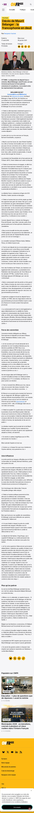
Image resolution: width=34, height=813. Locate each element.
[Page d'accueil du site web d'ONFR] (17, 4)
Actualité (12, 10)
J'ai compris (17, 807)
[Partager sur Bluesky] (19, 46)
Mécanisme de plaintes (8, 767)
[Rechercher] (31, 4)
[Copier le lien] (29, 46)
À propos (4, 758)
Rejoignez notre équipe (8, 775)
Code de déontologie (7, 771)
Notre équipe (5, 763)
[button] (31, 790)
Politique (22, 10)
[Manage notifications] (29, 809)
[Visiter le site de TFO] (4, 4)
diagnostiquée (20, 401)
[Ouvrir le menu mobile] (3, 10)
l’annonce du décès (18, 96)
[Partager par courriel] (25, 46)
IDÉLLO (3, 788)
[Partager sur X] (22, 46)
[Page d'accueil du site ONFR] (17, 743)
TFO (2, 784)
